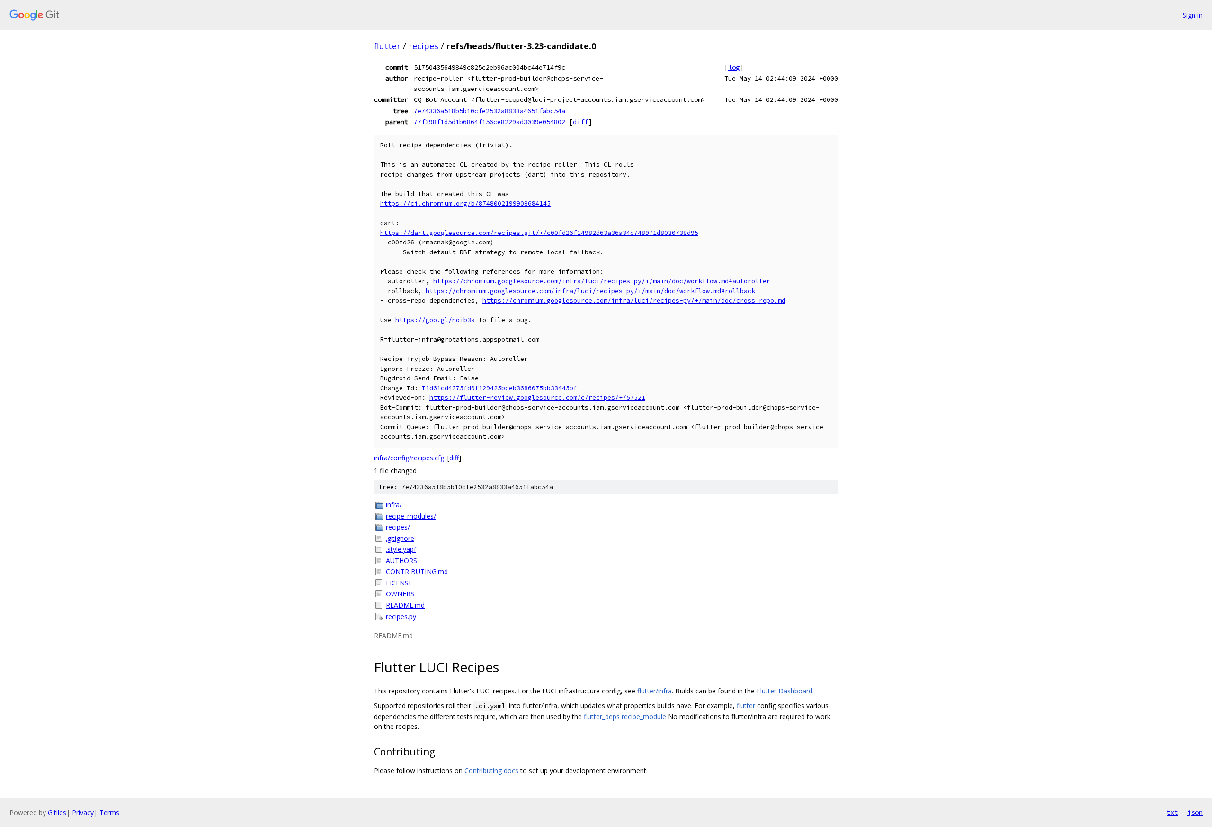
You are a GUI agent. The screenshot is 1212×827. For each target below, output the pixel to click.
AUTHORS (401, 560)
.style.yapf (401, 549)
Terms (109, 812)
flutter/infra (654, 690)
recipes (423, 46)
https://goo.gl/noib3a (435, 320)
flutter (387, 46)
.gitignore (400, 538)
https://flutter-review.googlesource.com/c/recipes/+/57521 (537, 398)
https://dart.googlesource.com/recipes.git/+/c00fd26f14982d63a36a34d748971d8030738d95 (539, 233)
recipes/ (398, 526)
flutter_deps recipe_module (625, 716)
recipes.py (401, 616)
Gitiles (57, 812)
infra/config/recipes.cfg (409, 457)
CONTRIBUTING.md (417, 571)
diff (580, 121)
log (734, 67)
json (1195, 812)
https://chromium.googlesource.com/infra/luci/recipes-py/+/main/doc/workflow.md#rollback (590, 291)
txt (1172, 812)
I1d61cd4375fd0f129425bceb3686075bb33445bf (499, 388)
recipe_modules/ (411, 516)
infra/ (394, 504)
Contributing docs (491, 770)
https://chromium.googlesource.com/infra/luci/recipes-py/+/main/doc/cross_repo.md (633, 301)
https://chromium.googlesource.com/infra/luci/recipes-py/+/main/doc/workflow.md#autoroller (601, 281)
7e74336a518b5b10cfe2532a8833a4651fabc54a (489, 111)
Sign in (1193, 14)
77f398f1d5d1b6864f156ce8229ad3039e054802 (489, 121)
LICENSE (399, 582)
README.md (405, 605)
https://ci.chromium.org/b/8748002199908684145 (465, 203)
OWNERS (400, 593)
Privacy (83, 812)
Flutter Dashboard (784, 690)
